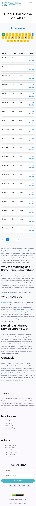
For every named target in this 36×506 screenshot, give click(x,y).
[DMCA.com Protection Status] (18, 495)
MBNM (4, 302)
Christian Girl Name (11, 452)
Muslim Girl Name (10, 447)
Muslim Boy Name (10, 445)
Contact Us (8, 423)
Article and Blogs (10, 428)
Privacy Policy (9, 425)
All (3, 34)
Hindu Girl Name (10, 457)
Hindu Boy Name (10, 454)
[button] (30, 2)
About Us (7, 421)
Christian (29, 309)
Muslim (19, 309)
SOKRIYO (25, 499)
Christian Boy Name (11, 450)
